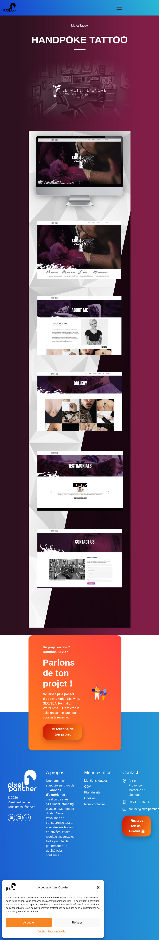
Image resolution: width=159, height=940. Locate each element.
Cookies (42, 931)
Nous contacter (94, 804)
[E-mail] (11, 817)
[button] (98, 887)
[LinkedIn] (19, 817)
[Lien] (9, 8)
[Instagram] (27, 817)
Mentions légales (57, 931)
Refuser (77, 922)
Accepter (29, 922)
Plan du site (92, 792)
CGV (87, 786)
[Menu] (119, 8)
